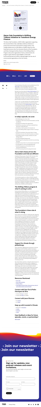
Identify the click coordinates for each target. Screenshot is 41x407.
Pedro (23, 295)
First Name (8, 381)
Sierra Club (17, 86)
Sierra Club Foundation (32, 91)
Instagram (18, 310)
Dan (22, 293)
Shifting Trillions (29, 104)
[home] (5, 2)
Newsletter (24, 307)
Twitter (19, 302)
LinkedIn (19, 300)
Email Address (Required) (10, 376)
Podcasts (3, 5)
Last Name (23, 381)
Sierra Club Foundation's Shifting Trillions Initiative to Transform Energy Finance (20, 5)
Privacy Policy (12, 404)
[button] (38, 2)
